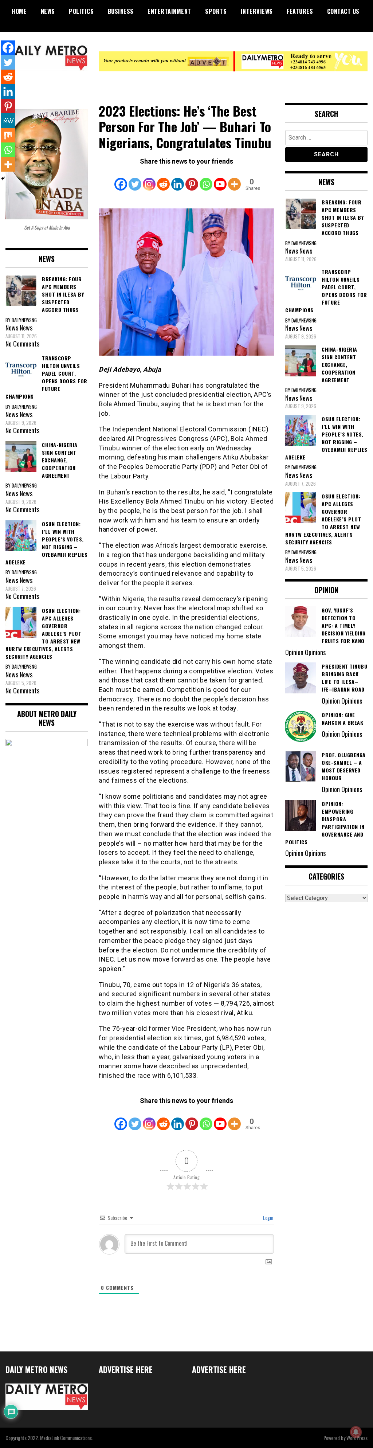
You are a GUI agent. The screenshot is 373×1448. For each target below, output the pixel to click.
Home (19, 11)
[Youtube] (220, 179)
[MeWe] (8, 120)
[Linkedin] (177, 179)
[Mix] (8, 135)
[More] (234, 179)
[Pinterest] (191, 179)
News (48, 11)
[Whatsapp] (206, 179)
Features (300, 11)
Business (121, 11)
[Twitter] (135, 179)
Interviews (257, 11)
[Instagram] (149, 179)
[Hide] (3, 178)
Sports (216, 11)
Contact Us (343, 11)
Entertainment (169, 11)
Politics (81, 11)
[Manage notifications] (356, 1432)
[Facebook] (120, 179)
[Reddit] (163, 179)
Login (267, 1217)
